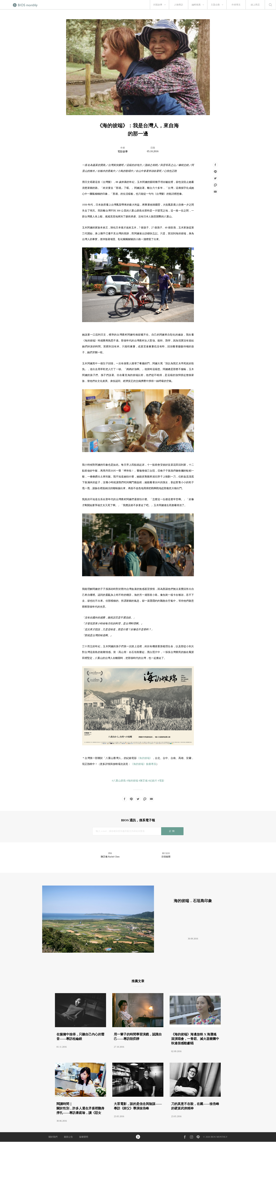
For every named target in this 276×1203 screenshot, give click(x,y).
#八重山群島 (119, 780)
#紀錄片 (152, 780)
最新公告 (68, 1137)
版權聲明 (83, 1137)
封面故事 (157, 5)
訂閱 (172, 831)
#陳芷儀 (143, 780)
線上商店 (255, 5)
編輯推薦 (196, 5)
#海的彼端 (132, 780)
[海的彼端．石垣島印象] (136, 951)
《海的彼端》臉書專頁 (143, 764)
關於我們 (53, 1137)
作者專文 (236, 5)
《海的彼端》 (144, 758)
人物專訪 (178, 5)
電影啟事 (123, 151)
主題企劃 (215, 5)
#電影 (161, 780)
